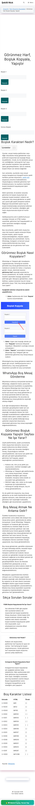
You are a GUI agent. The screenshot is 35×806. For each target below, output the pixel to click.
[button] (23, 2)
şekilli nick (26, 177)
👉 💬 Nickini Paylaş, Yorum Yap (17, 803)
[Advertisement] (17, 34)
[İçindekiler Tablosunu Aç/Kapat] (13, 147)
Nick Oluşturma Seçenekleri (17, 9)
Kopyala (4, 83)
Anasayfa (5, 9)
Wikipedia (11, 764)
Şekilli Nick (7, 2)
